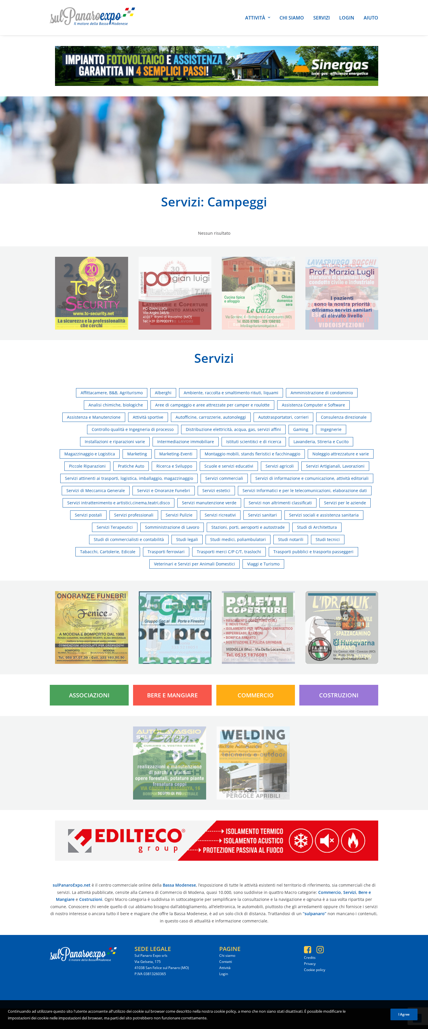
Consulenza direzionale (344, 417)
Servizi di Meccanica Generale (95, 490)
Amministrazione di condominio (322, 392)
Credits (310, 957)
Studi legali (187, 539)
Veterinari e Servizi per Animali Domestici (194, 564)
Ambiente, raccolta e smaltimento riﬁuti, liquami (231, 392)
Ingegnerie (331, 429)
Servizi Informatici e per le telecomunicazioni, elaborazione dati (305, 490)
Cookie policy (314, 969)
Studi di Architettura (317, 527)
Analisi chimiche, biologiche (116, 405)
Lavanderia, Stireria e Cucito (321, 441)
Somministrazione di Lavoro (172, 527)
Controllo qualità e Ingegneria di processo (133, 429)
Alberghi (163, 392)
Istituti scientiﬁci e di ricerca (253, 441)
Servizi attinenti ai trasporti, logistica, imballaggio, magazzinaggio (129, 478)
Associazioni (89, 695)
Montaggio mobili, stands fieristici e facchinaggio (252, 454)
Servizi (321, 18)
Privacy (310, 963)
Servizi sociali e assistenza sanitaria (324, 515)
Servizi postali (88, 515)
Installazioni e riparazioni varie (115, 441)
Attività (255, 18)
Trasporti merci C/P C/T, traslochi (229, 551)
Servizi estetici (216, 490)
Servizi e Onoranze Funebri (163, 490)
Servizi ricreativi (220, 515)
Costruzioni (338, 695)
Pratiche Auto (131, 466)
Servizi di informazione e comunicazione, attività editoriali (312, 478)
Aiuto (371, 18)
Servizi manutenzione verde (209, 502)
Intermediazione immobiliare (185, 441)
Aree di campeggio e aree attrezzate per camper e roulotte (212, 405)
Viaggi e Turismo (263, 564)
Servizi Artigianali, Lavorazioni (335, 466)
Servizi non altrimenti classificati (280, 502)
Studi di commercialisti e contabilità (129, 539)
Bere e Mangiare (172, 695)
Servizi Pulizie (179, 515)
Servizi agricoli (280, 466)
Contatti (225, 961)
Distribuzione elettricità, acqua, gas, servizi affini (233, 429)
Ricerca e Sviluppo (174, 466)
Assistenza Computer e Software (313, 405)
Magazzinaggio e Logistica (89, 454)
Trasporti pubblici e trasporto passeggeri (313, 551)
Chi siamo (292, 18)
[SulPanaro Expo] (92, 17)
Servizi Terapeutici (115, 527)
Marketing (137, 454)
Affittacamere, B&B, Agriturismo (112, 392)
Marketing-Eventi (175, 454)
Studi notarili (290, 539)
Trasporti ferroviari (166, 551)
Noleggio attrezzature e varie (340, 454)
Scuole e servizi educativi (228, 466)
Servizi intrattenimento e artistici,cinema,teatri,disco (118, 502)
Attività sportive (148, 417)
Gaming (300, 429)
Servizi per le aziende (345, 502)
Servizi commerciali (224, 478)
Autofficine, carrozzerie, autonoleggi (211, 417)
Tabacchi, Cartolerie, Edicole (107, 551)
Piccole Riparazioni (87, 466)
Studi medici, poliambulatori (238, 539)
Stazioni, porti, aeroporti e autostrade (248, 527)
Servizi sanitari (262, 515)
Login (346, 18)
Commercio (256, 695)
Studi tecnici (328, 539)
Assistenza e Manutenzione (94, 417)
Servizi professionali (133, 515)
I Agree (404, 1014)
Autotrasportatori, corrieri (283, 417)
